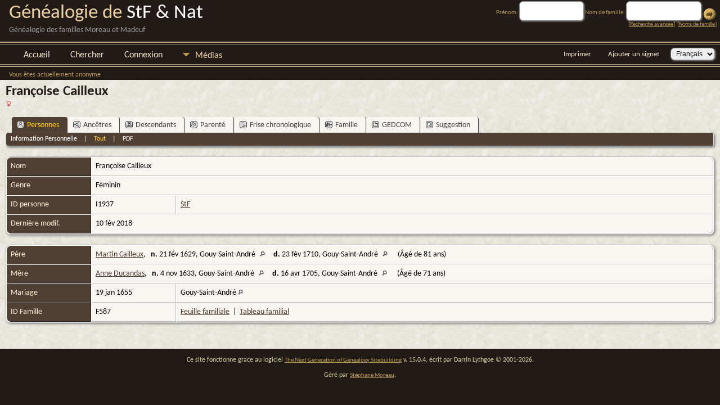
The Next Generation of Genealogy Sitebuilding (343, 360)
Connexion (143, 55)
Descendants (156, 125)
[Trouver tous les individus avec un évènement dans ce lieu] (265, 254)
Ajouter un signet (633, 54)
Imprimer (577, 54)
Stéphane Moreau (372, 375)
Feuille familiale (205, 312)
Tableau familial (264, 312)
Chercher (87, 55)
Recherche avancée (651, 24)
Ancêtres (97, 125)
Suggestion (453, 125)
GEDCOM (397, 125)
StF (185, 204)
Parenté (213, 125)
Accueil (37, 55)
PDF (128, 139)
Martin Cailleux (119, 254)
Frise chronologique (280, 125)
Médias (208, 55)
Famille (346, 125)
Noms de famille (697, 24)
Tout (100, 139)
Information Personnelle (44, 139)
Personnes (43, 125)
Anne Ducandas (120, 273)
